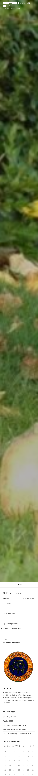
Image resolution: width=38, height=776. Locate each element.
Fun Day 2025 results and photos (15, 729)
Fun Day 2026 (8, 721)
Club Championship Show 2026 (14, 725)
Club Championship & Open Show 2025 (17, 734)
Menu (20, 585)
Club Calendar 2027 (10, 717)
